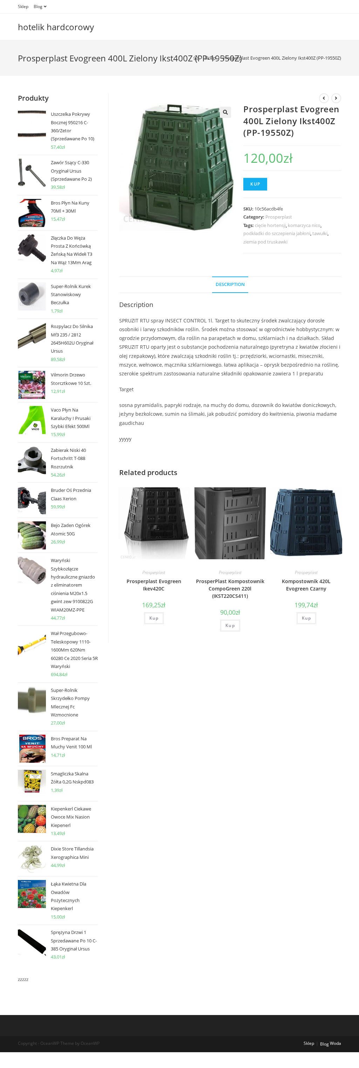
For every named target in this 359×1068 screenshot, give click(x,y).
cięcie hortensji (270, 225)
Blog (38, 6)
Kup (255, 184)
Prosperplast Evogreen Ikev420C (154, 585)
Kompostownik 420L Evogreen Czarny (306, 585)
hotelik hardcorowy (56, 27)
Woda (335, 1043)
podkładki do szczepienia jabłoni (276, 233)
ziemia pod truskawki (265, 242)
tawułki (319, 233)
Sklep (23, 6)
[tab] (230, 285)
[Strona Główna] (196, 58)
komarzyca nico (304, 225)
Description (230, 284)
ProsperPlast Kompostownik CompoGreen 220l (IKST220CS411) (230, 588)
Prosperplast (278, 217)
